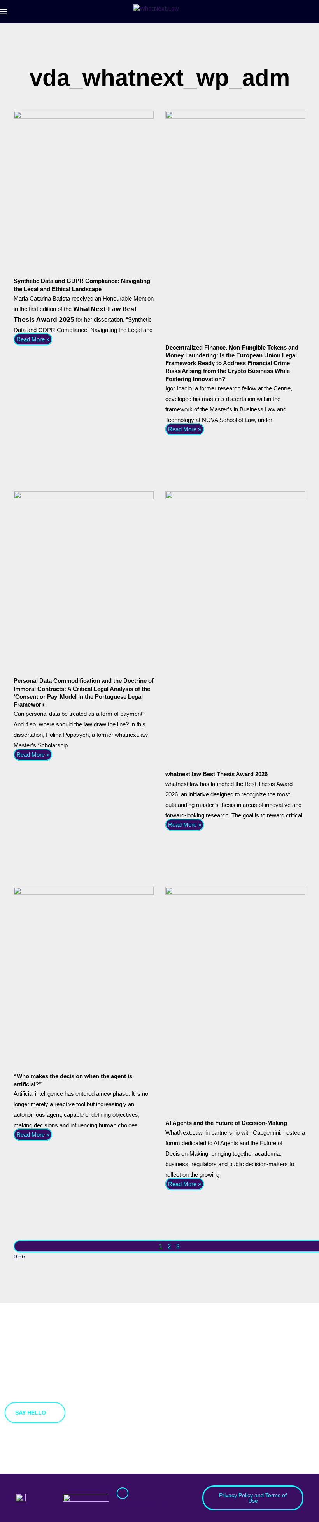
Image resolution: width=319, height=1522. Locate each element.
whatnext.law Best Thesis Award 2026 (216, 774)
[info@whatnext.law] (122, 1493)
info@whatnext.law (143, 1504)
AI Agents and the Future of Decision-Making (226, 1123)
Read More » (32, 339)
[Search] (315, 11)
